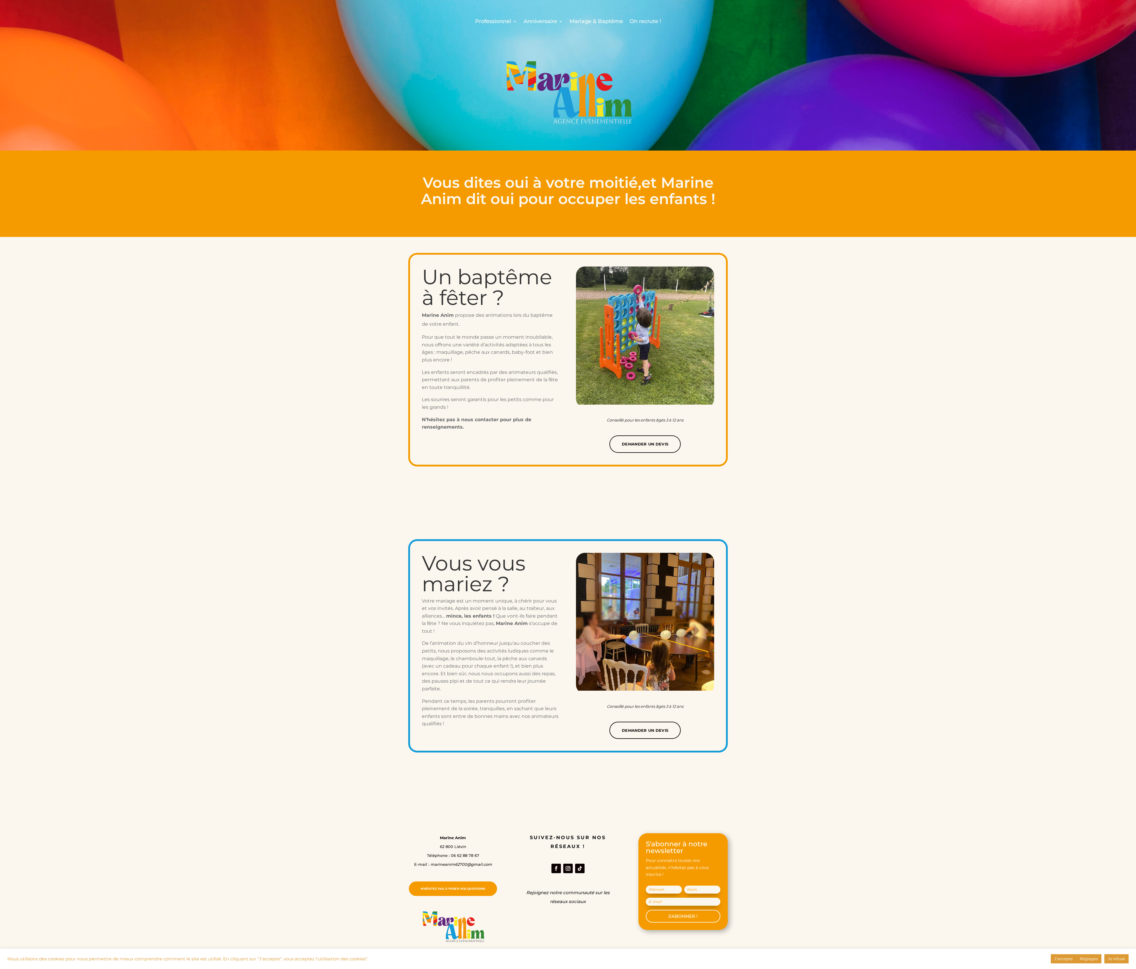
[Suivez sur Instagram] (568, 868)
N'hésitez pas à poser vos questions (453, 889)
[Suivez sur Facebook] (556, 868)
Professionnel (493, 21)
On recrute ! (645, 21)
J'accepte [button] (1063, 958)
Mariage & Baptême (596, 21)
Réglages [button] (1089, 958)
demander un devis (645, 444)
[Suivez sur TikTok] (580, 868)
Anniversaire (540, 21)
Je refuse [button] (1116, 958)
